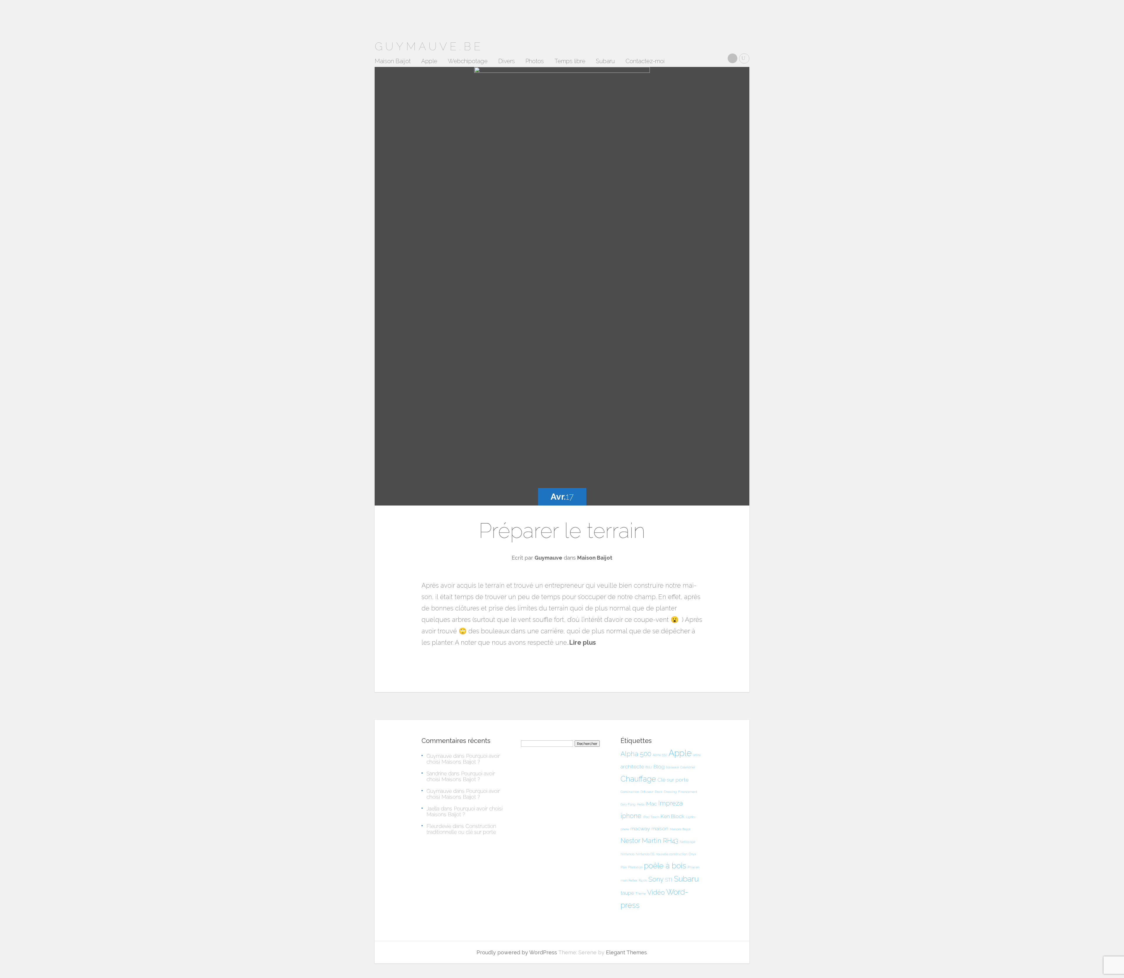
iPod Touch (651, 817)
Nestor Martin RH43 (649, 840)
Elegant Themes (626, 952)
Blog (659, 766)
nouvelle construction (671, 854)
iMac (651, 804)
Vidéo (656, 892)
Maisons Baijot (680, 829)
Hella (640, 804)
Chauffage (638, 778)
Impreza (670, 803)
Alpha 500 (636, 754)
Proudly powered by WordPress (517, 952)
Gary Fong (628, 804)
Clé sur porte (672, 780)
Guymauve (548, 558)
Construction (630, 792)
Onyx (692, 854)
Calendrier (687, 767)
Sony (656, 879)
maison (660, 828)
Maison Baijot (393, 61)
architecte (632, 766)
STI (668, 880)
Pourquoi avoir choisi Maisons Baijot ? (463, 759)
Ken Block (672, 816)
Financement (687, 792)
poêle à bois (665, 865)
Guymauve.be (429, 46)
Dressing (670, 792)
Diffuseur (646, 792)
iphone (631, 816)
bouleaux (672, 767)
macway (640, 828)
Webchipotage (468, 61)
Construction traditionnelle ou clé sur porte (461, 829)
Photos (534, 61)
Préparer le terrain (562, 530)
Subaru (605, 61)
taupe (627, 893)
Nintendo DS (645, 854)
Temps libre (569, 61)
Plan (624, 867)
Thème (640, 893)
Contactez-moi (645, 61)
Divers (506, 61)
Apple (429, 61)
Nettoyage (687, 842)
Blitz (648, 767)
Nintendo (627, 854)
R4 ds (643, 880)
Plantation (635, 867)
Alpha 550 (660, 755)
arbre (697, 755)
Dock (658, 792)
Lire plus (582, 642)
